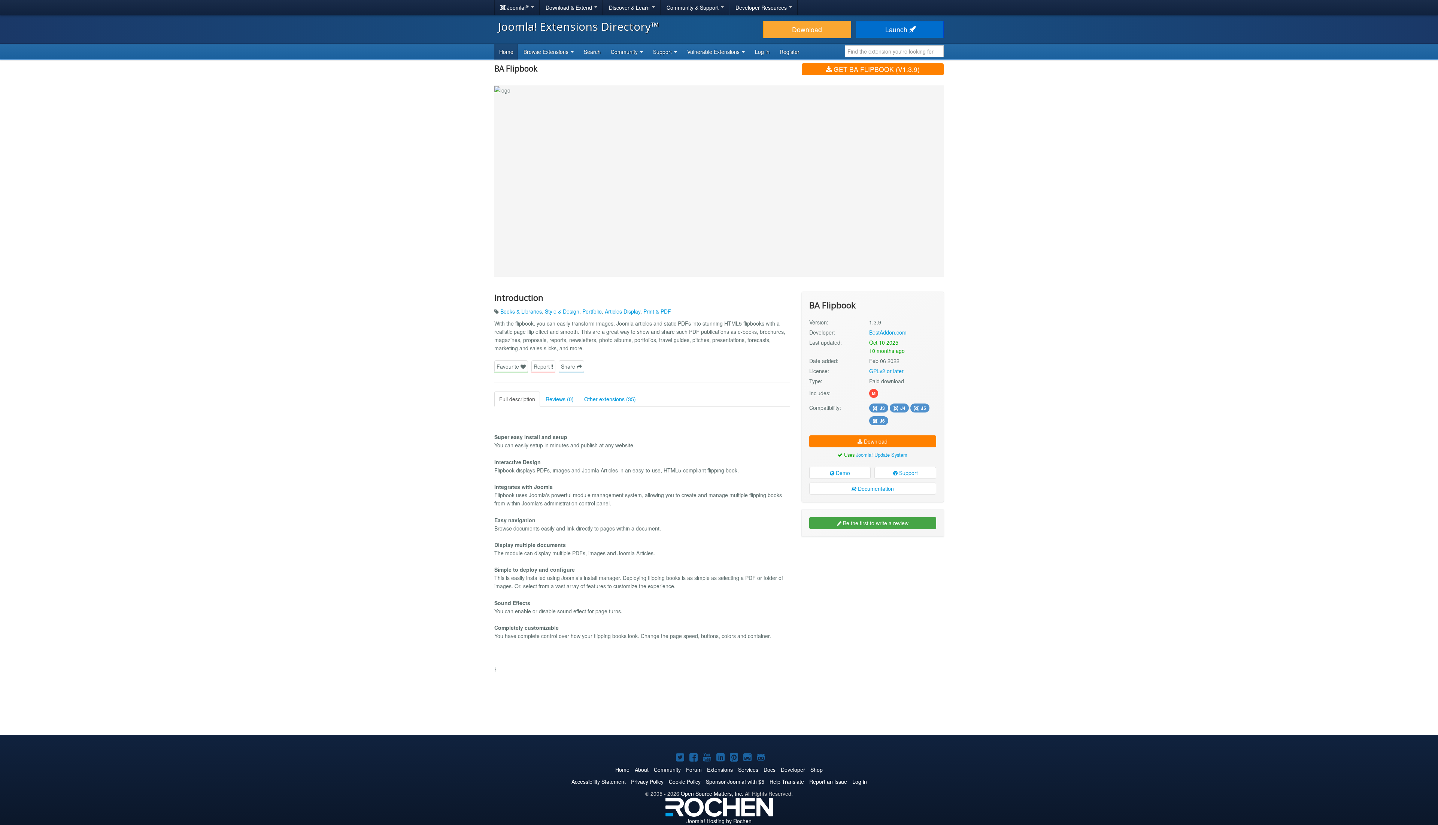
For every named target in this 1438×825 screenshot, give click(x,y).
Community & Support (693, 7)
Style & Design (562, 311)
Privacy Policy (647, 781)
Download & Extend (570, 7)
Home (506, 51)
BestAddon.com (888, 332)
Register (790, 51)
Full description (517, 399)
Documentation (875, 488)
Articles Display (622, 311)
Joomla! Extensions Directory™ (578, 26)
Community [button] (625, 51)
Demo (842, 473)
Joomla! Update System (881, 454)
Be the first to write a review (874, 523)
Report (542, 366)
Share (569, 366)
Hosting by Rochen (719, 821)
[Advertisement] (873, 591)
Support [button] (663, 51)
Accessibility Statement (598, 781)
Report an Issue (828, 781)
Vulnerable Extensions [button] (714, 51)
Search (592, 51)
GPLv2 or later (886, 371)
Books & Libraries (521, 311)
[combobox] (894, 51)
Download (807, 29)
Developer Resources (761, 7)
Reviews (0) (560, 399)
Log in (762, 51)
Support (908, 473)
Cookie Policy (685, 781)
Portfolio (592, 311)
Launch (897, 29)
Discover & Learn (630, 7)
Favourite (509, 366)
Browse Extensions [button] (547, 51)
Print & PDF (657, 311)
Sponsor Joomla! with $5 (735, 781)
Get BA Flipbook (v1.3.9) (876, 69)
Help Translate (787, 781)
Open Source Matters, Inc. (712, 793)
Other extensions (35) (610, 399)
